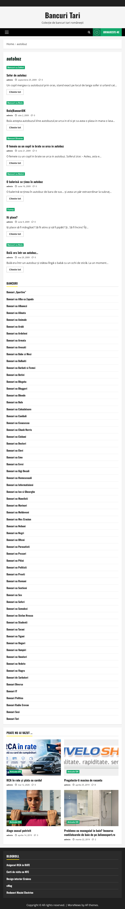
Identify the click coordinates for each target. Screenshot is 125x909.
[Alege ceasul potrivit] (34, 808)
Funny (10, 209)
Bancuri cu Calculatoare (19, 409)
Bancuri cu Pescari (16, 553)
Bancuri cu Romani (16, 581)
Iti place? (12, 217)
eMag (9, 886)
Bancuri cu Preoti (16, 574)
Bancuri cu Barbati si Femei (21, 368)
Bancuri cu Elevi (15, 450)
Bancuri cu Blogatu (16, 382)
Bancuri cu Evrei (15, 464)
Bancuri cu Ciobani (16, 437)
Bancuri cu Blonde (16, 395)
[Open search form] (89, 32)
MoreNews (74, 905)
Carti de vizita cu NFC (18, 872)
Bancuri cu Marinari (17, 505)
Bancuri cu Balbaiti (16, 361)
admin (10, 79)
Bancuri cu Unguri (16, 643)
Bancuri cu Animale (17, 320)
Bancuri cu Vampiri (16, 650)
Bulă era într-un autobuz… (22, 252)
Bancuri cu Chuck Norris (19, 430)
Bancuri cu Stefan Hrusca (20, 615)
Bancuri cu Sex (14, 595)
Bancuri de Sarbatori (17, 677)
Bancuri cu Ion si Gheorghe (21, 492)
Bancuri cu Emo (15, 457)
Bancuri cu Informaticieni (20, 485)
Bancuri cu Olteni (16, 540)
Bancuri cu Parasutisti (18, 547)
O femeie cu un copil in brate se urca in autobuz (35, 146)
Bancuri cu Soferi (15, 67)
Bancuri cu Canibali (17, 416)
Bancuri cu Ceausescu (18, 423)
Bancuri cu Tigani (15, 636)
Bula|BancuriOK (16, 110)
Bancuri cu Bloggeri (17, 388)
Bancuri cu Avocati (16, 347)
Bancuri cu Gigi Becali (18, 471)
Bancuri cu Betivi (15, 174)
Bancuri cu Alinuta (16, 313)
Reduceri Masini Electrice (20, 892)
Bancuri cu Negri (15, 533)
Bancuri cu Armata (16, 340)
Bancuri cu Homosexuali (19, 478)
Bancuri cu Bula (15, 102)
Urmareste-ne (111, 32)
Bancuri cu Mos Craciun (19, 519)
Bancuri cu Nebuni (16, 526)
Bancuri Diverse (15, 138)
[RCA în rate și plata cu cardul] (34, 757)
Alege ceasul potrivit (19, 830)
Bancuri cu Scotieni (17, 588)
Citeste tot (16, 92)
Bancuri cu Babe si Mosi (19, 354)
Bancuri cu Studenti (17, 622)
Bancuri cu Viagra (16, 671)
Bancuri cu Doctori (16, 443)
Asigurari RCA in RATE (18, 865)
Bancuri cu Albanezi (17, 306)
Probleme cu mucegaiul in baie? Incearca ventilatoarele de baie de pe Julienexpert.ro (89, 832)
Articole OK (15, 771)
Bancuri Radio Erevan (18, 705)
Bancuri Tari (62, 15)
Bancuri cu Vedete (16, 664)
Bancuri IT (12, 691)
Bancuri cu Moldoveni (18, 512)
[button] (6, 32)
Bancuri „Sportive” (16, 292)
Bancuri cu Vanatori (17, 657)
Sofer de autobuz (17, 75)
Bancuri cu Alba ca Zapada (20, 299)
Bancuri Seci (13, 712)
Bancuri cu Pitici (15, 560)
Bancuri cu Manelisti (17, 498)
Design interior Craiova (19, 879)
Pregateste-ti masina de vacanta (83, 780)
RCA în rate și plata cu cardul (24, 780)
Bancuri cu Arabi (15, 326)
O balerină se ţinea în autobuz (25, 182)
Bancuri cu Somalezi (17, 609)
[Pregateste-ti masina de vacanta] (91, 757)
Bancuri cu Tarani (15, 629)
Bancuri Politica (15, 698)
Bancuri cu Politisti (17, 567)
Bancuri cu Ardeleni (17, 333)
